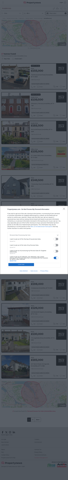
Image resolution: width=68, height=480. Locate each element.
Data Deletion (24, 271)
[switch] (56, 239)
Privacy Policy (44, 271)
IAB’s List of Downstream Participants (41, 226)
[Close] (64, 209)
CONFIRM (21, 264)
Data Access (34, 271)
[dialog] (34, 240)
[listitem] (34, 235)
